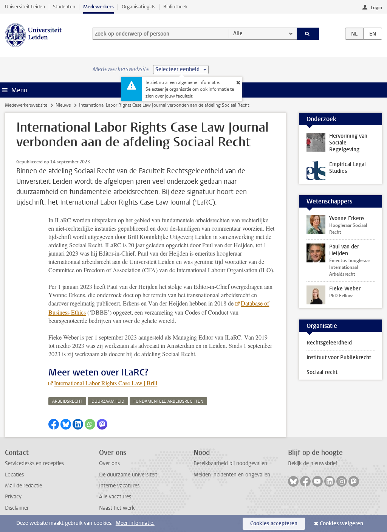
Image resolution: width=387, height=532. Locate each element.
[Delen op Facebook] (53, 424)
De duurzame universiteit (128, 474)
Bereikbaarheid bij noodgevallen (230, 463)
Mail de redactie (23, 485)
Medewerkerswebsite (26, 105)
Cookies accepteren (273, 523)
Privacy (13, 496)
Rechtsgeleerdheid (329, 342)
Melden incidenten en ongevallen (232, 474)
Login (376, 8)
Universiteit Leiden (25, 6)
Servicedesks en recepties (34, 463)
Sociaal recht (322, 372)
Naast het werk (117, 508)
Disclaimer (17, 508)
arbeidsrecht (67, 401)
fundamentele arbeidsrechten (168, 401)
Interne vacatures (119, 485)
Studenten (64, 6)
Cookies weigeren (341, 523)
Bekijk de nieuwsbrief (312, 463)
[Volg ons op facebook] (305, 481)
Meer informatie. (135, 523)
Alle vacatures (115, 496)
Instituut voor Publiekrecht (339, 357)
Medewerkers (98, 6)
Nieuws (63, 105)
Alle (238, 33)
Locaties (14, 474)
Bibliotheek (175, 6)
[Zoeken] (308, 34)
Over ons (109, 463)
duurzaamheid (107, 401)
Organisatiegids (138, 6)
